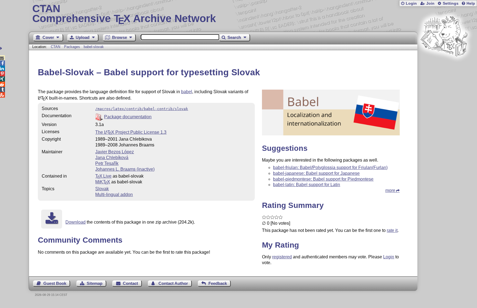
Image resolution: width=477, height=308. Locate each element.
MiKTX (102, 182)
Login (411, 3)
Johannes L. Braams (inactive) (125, 169)
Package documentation (128, 116)
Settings (451, 3)
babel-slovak (94, 47)
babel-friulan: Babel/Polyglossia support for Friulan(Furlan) (330, 167)
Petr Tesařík (106, 163)
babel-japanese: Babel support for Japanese (316, 173)
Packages (72, 47)
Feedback (217, 283)
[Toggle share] (1, 48)
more (390, 190)
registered (282, 257)
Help (471, 3)
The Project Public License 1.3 (130, 132)
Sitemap (94, 283)
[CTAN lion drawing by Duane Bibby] (444, 67)
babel (186, 91)
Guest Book (54, 283)
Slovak (102, 188)
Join (430, 3)
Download (75, 222)
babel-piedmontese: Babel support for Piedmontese (323, 179)
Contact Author (173, 283)
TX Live (103, 176)
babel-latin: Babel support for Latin (306, 184)
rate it (392, 230)
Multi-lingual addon (114, 194)
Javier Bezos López (114, 151)
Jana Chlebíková (111, 157)
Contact (130, 283)
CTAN (55, 47)
